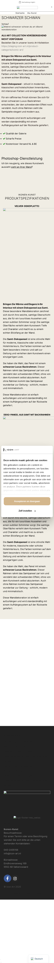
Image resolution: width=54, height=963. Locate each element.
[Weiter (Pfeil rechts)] (1, 962)
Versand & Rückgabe (14, 746)
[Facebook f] (7, 878)
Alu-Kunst (32, 13)
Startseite (20, 13)
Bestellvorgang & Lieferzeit (18, 741)
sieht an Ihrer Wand (21, 167)
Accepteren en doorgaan (27, 501)
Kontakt (8, 761)
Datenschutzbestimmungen (18, 751)
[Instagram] (15, 878)
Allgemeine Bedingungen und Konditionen (26, 756)
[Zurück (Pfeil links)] (0, 962)
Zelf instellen (25, 510)
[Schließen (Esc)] (0, 959)
